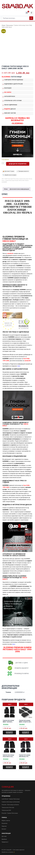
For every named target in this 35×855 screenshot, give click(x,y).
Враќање (4, 839)
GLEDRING (4, 182)
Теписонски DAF (6, 810)
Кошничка (4, 823)
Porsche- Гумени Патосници (10, 813)
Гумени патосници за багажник (11, 802)
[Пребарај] (31, 18)
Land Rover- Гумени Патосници (11, 799)
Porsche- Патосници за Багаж (10, 804)
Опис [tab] (6, 189)
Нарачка (4, 826)
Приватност (5, 842)
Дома (3, 25)
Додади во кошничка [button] (9, 732)
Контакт (4, 829)
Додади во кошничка (18, 164)
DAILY (23, 180)
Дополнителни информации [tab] (19, 189)
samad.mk (10, 253)
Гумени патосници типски (25, 178)
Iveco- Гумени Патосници (8, 180)
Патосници (9, 25)
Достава (4, 836)
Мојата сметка (6, 820)
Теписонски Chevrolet (8, 807)
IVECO (20, 180)
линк (18, 366)
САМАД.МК (8, 787)
